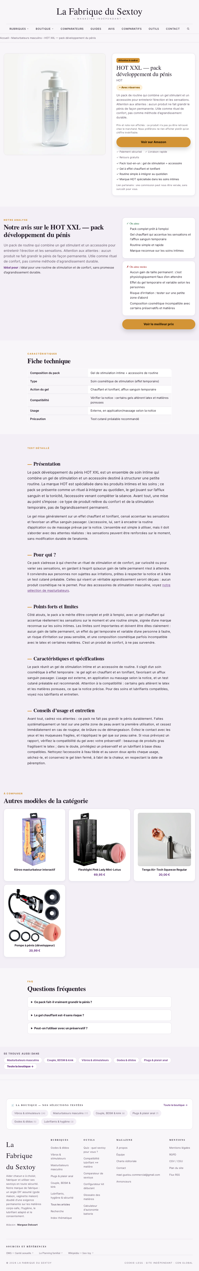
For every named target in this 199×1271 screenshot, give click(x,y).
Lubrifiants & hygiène (58, 1121)
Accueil (4, 37)
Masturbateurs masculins (26, 37)
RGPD (172, 1154)
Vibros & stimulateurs (95, 1060)
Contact (173, 28)
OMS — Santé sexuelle (20, 1253)
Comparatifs (132, 28)
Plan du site (176, 1167)
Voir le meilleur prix (159, 324)
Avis (111, 28)
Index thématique (61, 1217)
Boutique (43, 28)
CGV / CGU (176, 1161)
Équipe (120, 1154)
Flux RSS (174, 1174)
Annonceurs (123, 1181)
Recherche (57, 1211)
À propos (121, 1147)
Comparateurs (72, 28)
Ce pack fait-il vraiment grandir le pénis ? (63, 1002)
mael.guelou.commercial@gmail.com (138, 1174)
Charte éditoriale (126, 1161)
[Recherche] (188, 28)
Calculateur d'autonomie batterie (91, 1209)
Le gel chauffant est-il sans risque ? (59, 1015)
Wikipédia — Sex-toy (81, 1253)
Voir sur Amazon (153, 142)
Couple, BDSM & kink (60, 1060)
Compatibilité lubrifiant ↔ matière (91, 1162)
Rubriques (18, 28)
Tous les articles (60, 1204)
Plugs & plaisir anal (156, 1060)
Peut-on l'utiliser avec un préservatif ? (60, 1028)
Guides (96, 28)
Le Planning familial (51, 1253)
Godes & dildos (126, 1060)
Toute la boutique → (175, 1105)
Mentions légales (179, 1147)
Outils (154, 28)
